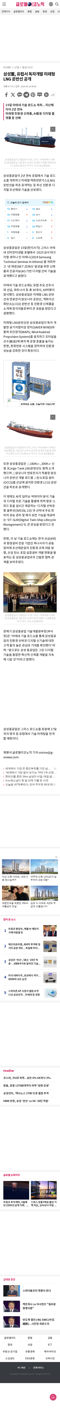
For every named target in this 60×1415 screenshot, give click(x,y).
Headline (8, 1070)
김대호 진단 (9, 1279)
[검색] (57, 4)
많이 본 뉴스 (9, 919)
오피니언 (50, 1358)
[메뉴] (4, 4)
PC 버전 (21, 1367)
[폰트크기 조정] (52, 95)
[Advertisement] (30, 37)
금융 (37, 11)
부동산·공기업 (10, 1351)
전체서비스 (38, 1367)
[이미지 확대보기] (52, 129)
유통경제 (29, 1351)
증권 (45, 11)
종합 (30, 11)
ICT (50, 1344)
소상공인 (9, 1358)
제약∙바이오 (50, 1351)
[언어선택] (51, 4)
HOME (7, 67)
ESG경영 (30, 1358)
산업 (52, 11)
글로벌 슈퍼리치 (11, 1175)
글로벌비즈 (19, 11)
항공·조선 (27, 67)
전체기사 (6, 11)
